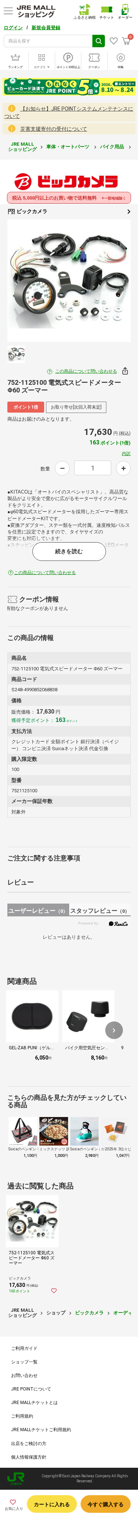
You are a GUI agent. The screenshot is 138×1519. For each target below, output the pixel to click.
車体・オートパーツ (68, 146)
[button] (114, 1030)
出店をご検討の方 (28, 1443)
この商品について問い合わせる (86, 371)
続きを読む (69, 551)
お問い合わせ (24, 1375)
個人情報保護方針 (28, 1457)
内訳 (126, 453)
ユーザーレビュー (38, 910)
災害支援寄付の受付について (53, 129)
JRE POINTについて (31, 1389)
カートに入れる (52, 1504)
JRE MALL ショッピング (22, 146)
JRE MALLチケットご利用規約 (41, 1429)
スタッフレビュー (100, 910)
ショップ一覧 (24, 1362)
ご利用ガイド (24, 1348)
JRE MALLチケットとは (34, 1402)
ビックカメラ (31, 211)
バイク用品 (112, 146)
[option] (69, 280)
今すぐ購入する (106, 1504)
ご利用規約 (22, 1416)
